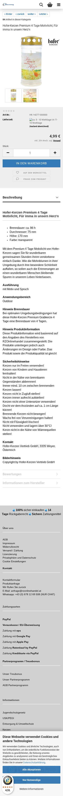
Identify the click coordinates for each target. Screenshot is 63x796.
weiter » (32, 14)
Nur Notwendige (32, 780)
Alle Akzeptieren (31, 769)
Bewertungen (12, 474)
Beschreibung (12, 197)
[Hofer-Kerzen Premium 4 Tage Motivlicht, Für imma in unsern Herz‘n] (31, 61)
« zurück (20, 14)
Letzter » (43, 14)
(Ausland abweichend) (39, 126)
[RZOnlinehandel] (7, 4)
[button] (8, 153)
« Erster (8, 14)
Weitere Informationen (31, 789)
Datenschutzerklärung (34, 762)
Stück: (6, 146)
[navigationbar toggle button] (58, 4)
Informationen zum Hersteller (24, 483)
